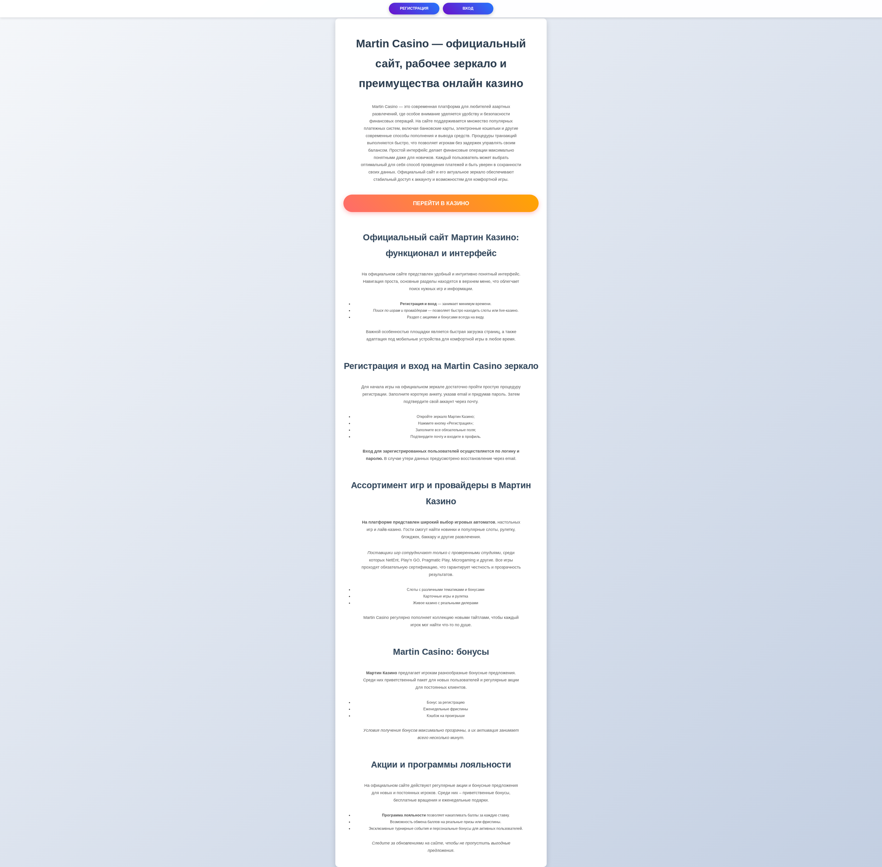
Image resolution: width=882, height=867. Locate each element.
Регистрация (414, 8)
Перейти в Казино (441, 203)
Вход (468, 8)
